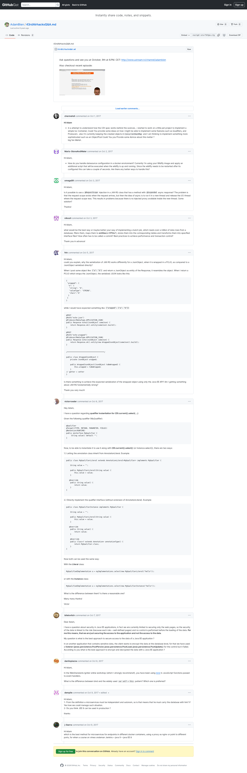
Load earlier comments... (127, 108)
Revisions (27, 35)
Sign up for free (65, 751)
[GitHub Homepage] (62, 765)
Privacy (93, 765)
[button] (218, 35)
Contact (136, 765)
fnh (66, 252)
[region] (123, 77)
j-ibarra (68, 725)
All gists (66, 5)
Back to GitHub (79, 5)
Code (11, 35)
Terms (85, 765)
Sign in (228, 4)
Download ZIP (235, 35)
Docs (128, 765)
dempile (68, 692)
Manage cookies (148, 765)
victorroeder (70, 401)
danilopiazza (70, 661)
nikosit (67, 218)
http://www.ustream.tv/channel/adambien (143, 59)
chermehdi (69, 116)
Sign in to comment (145, 751)
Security (101, 765)
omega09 (69, 180)
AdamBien (17, 24)
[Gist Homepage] (10, 4)
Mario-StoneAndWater (75, 151)
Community (119, 765)
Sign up (239, 4)
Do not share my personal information (172, 765)
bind (158, 673)
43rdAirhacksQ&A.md (41, 24)
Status (110, 765)
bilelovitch (69, 615)
